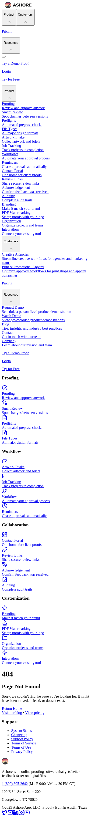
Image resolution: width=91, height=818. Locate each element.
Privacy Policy (22, 752)
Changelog (19, 735)
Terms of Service (23, 743)
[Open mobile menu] (4, 56)
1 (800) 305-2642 (15, 784)
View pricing (34, 713)
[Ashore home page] (18, 7)
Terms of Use (21, 747)
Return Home (12, 708)
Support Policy (22, 739)
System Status (21, 731)
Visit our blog (12, 713)
